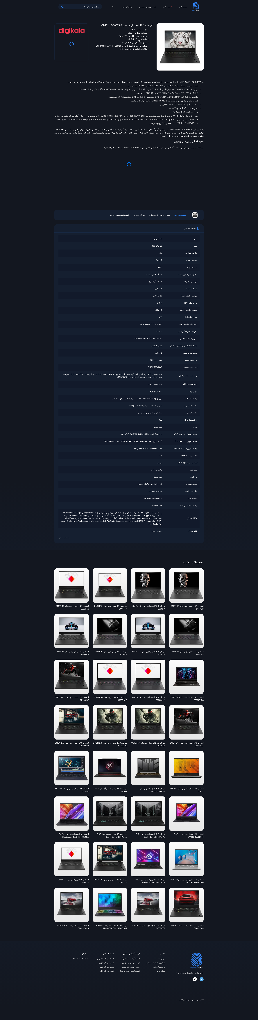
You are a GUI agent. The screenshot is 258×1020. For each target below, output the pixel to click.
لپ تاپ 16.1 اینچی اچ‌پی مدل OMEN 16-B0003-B (72, 653)
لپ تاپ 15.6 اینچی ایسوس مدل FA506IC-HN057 (187, 789)
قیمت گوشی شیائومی (131, 967)
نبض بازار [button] (166, 7)
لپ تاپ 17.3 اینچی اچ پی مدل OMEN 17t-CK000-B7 (72, 698)
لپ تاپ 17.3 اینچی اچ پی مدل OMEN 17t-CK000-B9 (72, 744)
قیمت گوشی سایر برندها (130, 971)
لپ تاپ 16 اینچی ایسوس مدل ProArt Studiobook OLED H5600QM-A (74, 835)
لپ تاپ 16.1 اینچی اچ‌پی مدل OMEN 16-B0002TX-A (187, 698)
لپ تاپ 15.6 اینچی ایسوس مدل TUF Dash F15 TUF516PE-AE (112, 835)
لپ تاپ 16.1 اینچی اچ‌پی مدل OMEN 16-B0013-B (110, 653)
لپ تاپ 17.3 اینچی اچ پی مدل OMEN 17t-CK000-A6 (110, 744)
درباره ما (161, 958)
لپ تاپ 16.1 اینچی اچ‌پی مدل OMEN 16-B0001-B (187, 607)
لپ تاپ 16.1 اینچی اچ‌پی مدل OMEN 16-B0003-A (148, 653)
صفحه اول (183, 7)
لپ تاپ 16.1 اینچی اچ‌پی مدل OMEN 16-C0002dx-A (148, 698)
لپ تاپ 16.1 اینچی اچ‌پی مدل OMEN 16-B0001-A (148, 607)
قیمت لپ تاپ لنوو (107, 967)
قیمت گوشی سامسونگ (130, 958)
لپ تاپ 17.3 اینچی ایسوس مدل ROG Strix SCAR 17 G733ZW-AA (150, 881)
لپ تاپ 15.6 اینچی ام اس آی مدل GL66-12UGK (110, 789)
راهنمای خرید (127, 7)
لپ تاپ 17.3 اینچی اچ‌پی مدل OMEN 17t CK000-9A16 (72, 926)
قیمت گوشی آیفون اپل (131, 963)
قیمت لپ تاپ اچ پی (106, 963)
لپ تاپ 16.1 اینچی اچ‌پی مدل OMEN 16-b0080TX (72, 607)
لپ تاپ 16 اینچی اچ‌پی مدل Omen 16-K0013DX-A (73, 881)
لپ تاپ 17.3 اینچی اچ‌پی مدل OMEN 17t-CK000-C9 (110, 881)
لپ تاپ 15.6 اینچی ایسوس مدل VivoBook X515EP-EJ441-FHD (187, 881)
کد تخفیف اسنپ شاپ (80, 958)
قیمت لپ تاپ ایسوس (105, 958)
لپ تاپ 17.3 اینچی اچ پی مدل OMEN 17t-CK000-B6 (148, 744)
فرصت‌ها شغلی (159, 967)
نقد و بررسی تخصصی (147, 7)
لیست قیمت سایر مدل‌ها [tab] (119, 215)
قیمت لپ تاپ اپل (107, 971)
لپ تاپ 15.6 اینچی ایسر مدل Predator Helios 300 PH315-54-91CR (111, 926)
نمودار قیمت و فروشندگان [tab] (159, 215)
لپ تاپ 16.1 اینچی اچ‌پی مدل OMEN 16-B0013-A (187, 653)
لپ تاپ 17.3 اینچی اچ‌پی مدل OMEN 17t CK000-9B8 (148, 926)
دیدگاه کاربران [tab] (139, 215)
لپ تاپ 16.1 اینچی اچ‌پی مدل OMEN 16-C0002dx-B (110, 698)
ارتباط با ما (161, 971)
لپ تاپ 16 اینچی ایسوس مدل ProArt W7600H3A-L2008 (189, 835)
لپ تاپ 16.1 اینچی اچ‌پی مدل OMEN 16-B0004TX (110, 607)
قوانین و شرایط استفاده (155, 963)
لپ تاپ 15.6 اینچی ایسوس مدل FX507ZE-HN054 (152, 789)
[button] (113, 6)
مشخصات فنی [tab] (180, 215)
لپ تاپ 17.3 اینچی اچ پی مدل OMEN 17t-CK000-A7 (187, 744)
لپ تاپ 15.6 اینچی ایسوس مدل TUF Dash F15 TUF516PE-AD (150, 835)
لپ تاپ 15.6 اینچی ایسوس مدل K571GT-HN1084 (72, 789)
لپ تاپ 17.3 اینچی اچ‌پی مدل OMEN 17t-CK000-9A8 (187, 926)
